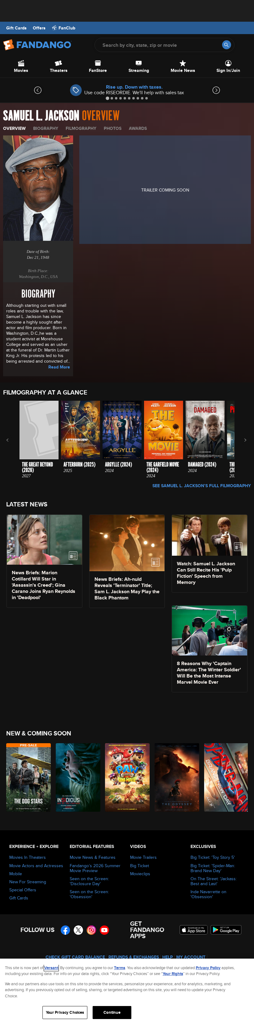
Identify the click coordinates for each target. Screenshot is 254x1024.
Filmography (81, 128)
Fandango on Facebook (65, 930)
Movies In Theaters (27, 857)
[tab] (107, 98)
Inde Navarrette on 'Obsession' (208, 894)
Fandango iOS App (194, 929)
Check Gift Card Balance (75, 957)
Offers (39, 27)
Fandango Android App (226, 929)
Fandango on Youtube (104, 930)
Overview (14, 128)
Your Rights (173, 974)
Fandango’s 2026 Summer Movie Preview (95, 868)
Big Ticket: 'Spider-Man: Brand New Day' (212, 868)
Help (167, 957)
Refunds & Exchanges (133, 957)
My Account (190, 957)
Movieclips (140, 874)
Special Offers (22, 890)
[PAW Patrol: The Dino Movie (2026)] (126, 777)
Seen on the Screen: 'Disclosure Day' (89, 881)
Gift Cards (16, 27)
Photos (112, 128)
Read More (59, 367)
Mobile (15, 874)
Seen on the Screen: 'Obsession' (89, 894)
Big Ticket (139, 866)
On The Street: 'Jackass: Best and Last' (213, 881)
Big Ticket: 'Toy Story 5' (212, 857)
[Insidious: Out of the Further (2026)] (77, 777)
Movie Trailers (143, 857)
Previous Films (13, 440)
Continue (111, 1012)
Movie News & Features (93, 857)
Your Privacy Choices (65, 1012)
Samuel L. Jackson (41, 116)
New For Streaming (27, 882)
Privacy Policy (208, 968)
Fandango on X (78, 930)
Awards (138, 128)
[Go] (226, 44)
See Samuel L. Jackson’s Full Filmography (201, 485)
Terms (119, 968)
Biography (45, 128)
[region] (127, 991)
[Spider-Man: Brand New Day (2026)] (225, 777)
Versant (51, 968)
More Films (241, 440)
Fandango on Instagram (91, 930)
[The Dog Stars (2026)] (27, 777)
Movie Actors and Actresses (36, 866)
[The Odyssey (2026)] (176, 777)
